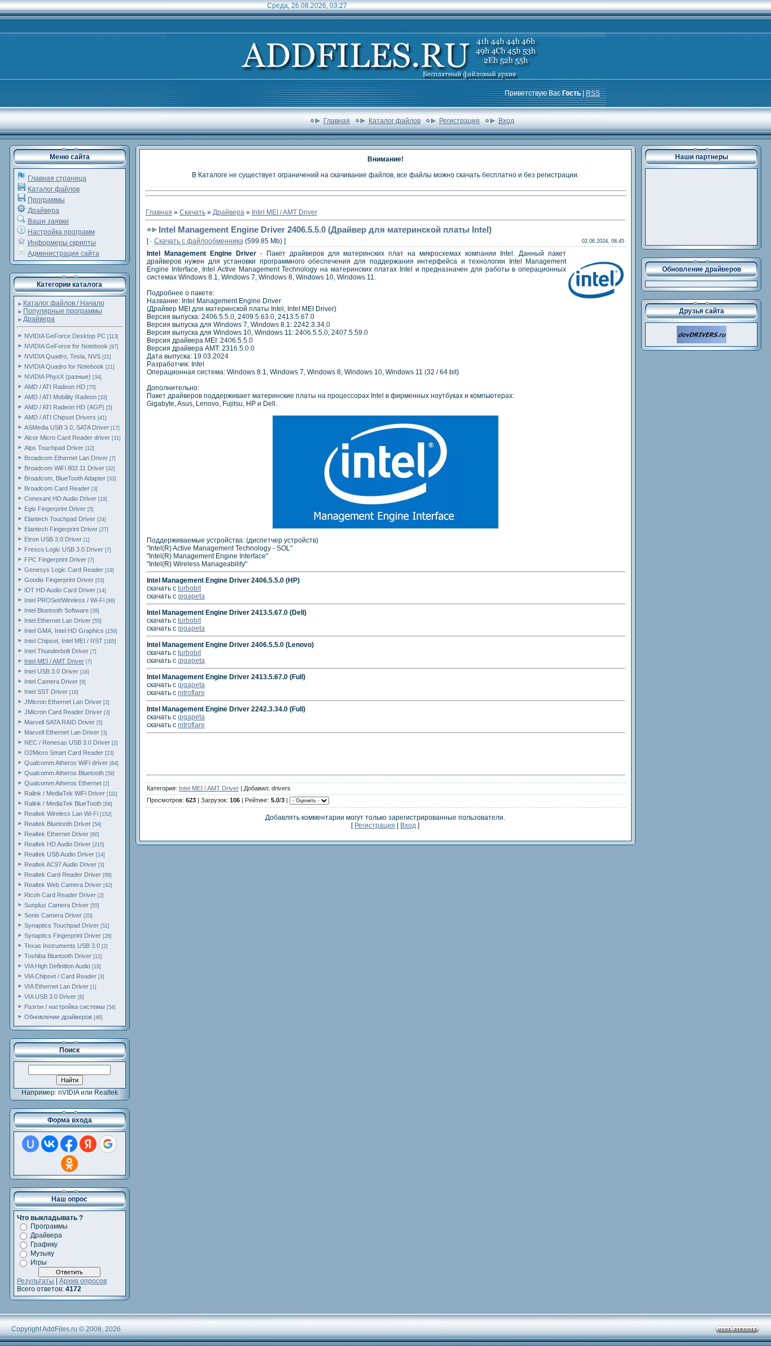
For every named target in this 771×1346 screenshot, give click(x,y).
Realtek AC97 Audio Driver (60, 864)
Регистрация (459, 121)
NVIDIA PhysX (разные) (57, 376)
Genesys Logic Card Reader (63, 569)
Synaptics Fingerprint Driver (62, 935)
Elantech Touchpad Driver (59, 518)
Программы (46, 200)
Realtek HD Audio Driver (57, 844)
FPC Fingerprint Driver (55, 559)
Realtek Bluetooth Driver (57, 823)
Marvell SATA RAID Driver (59, 722)
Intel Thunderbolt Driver (56, 651)
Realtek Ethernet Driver (56, 834)
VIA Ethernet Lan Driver (56, 986)
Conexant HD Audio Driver (60, 498)
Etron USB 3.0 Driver (53, 539)
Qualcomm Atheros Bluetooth (64, 773)
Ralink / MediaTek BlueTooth (63, 803)
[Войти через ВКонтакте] (49, 1143)
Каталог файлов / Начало (63, 303)
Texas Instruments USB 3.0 (62, 945)
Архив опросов (83, 1281)
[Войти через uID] (30, 1143)
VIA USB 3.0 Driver (50, 996)
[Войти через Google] (108, 1144)
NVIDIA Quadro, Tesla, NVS (62, 356)
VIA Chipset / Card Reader (60, 976)
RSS (593, 93)
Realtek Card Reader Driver (62, 874)
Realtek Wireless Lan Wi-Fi (61, 813)
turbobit (189, 588)
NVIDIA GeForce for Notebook (66, 346)
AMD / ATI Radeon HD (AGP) (64, 407)
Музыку (42, 1253)
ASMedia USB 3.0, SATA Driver (66, 427)
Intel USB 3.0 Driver (51, 671)
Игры (38, 1262)
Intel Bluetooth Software (56, 610)
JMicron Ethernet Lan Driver (63, 701)
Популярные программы (62, 311)
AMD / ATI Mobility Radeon (60, 397)
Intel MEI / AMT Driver (54, 661)
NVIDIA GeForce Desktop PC (65, 336)
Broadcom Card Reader (57, 488)
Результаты (35, 1281)
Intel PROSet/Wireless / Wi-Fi (64, 600)
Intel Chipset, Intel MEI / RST (63, 640)
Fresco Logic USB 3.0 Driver (63, 549)
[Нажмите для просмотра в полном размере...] (385, 526)
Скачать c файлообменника (198, 241)
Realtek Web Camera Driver (63, 884)
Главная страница (57, 178)
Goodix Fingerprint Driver (59, 579)
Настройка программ (61, 232)
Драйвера (43, 211)
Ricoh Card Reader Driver (60, 894)
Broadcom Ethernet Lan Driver (66, 458)
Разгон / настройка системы (64, 1006)
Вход (506, 121)
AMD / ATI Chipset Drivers (60, 417)
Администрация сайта (63, 253)
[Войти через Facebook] (68, 1143)
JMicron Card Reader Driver (63, 712)
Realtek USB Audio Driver (59, 854)
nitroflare (191, 693)
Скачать (192, 212)
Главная (336, 121)
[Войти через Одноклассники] (69, 1163)
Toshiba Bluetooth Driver (57, 955)
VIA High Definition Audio (57, 966)
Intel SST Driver (46, 691)
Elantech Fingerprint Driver (61, 529)
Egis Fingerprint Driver (55, 508)
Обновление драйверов (58, 1016)
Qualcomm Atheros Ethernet (63, 783)
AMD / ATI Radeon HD (54, 386)
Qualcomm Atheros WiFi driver (66, 762)
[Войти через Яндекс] (88, 1143)
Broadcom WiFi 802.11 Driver (64, 468)
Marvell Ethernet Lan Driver (61, 732)
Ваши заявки (48, 221)
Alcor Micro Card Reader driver (67, 437)
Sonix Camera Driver (53, 915)
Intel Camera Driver (51, 681)
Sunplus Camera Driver (56, 905)
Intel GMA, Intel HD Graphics (64, 630)
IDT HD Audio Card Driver (59, 590)
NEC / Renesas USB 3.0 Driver (67, 742)
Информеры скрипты (62, 243)
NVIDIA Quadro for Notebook (64, 366)
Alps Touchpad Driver (54, 447)
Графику (44, 1244)
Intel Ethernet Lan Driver (57, 620)
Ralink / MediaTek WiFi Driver (64, 793)
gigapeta (191, 596)
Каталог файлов (394, 121)
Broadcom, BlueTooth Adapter (65, 478)
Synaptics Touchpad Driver (61, 925)
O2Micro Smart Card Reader (63, 752)
